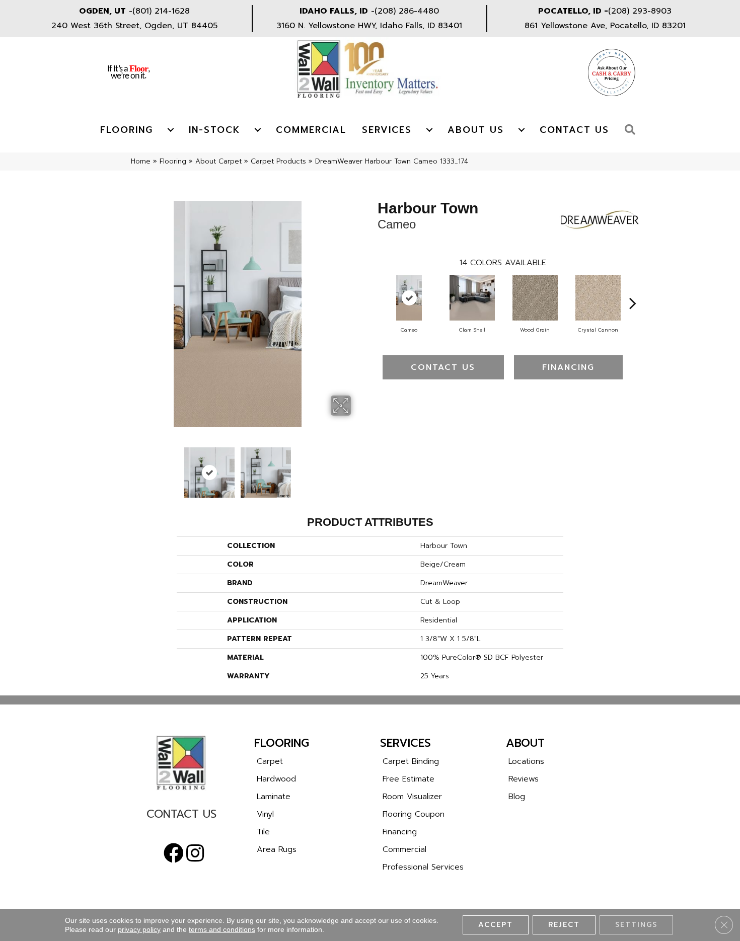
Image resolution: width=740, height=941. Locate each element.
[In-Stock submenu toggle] (258, 129)
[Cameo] (409, 298)
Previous (117, 467)
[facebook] (174, 853)
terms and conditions (222, 929)
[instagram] (195, 853)
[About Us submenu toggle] (521, 129)
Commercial (311, 130)
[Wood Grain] (535, 298)
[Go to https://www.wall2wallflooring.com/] (181, 763)
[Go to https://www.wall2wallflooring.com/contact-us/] (181, 816)
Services (387, 130)
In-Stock (214, 130)
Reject (564, 924)
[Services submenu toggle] (429, 129)
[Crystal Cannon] (598, 298)
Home (141, 161)
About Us (476, 130)
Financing (568, 367)
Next (357, 467)
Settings (636, 924)
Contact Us (574, 130)
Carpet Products (278, 161)
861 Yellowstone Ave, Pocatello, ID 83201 (605, 26)
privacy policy (139, 929)
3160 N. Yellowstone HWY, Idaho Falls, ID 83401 (369, 26)
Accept (495, 924)
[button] (632, 130)
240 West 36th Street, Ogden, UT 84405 (134, 26)
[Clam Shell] (472, 298)
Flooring (126, 130)
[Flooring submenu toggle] (171, 129)
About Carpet (218, 161)
